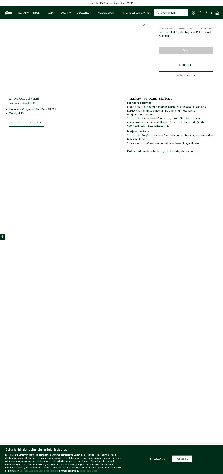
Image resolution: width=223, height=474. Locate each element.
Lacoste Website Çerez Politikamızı (39, 470)
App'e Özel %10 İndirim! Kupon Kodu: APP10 (111, 3)
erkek (171, 28)
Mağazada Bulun (185, 75)
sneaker (192, 28)
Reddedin (66, 464)
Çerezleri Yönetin (159, 458)
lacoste (162, 28)
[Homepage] (8, 13)
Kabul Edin (182, 458)
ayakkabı (181, 28)
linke (178, 143)
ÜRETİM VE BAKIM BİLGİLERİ (24, 122)
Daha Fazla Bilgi (88, 470)
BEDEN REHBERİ (186, 65)
